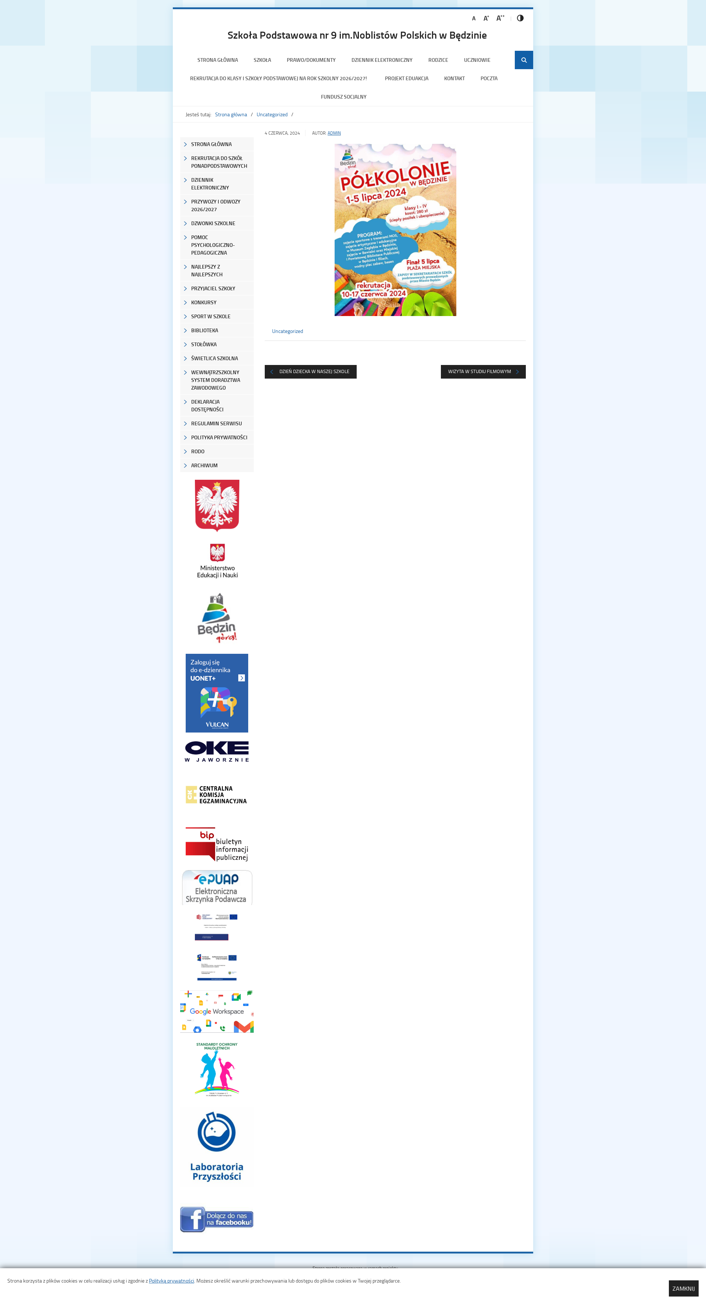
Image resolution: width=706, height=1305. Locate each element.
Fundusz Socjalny (344, 96)
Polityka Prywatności (219, 437)
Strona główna (217, 59)
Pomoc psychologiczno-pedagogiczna (213, 245)
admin (334, 133)
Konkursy (204, 302)
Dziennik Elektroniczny (382, 59)
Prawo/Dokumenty (311, 59)
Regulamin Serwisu (216, 423)
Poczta (489, 78)
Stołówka (204, 344)
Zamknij (684, 1288)
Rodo (197, 451)
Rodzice (438, 59)
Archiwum (204, 465)
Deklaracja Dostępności (207, 405)
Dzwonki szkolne (213, 223)
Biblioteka (204, 330)
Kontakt (454, 78)
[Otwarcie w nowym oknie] (217, 561)
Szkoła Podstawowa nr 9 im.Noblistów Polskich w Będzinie (357, 34)
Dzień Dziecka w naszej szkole (314, 371)
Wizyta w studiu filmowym (479, 371)
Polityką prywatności (171, 1280)
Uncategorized (272, 114)
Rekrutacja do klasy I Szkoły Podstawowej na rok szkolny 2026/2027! (279, 78)
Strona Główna (211, 144)
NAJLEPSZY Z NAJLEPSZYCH (206, 270)
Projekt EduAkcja (406, 78)
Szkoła (262, 59)
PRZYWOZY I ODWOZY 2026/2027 (215, 205)
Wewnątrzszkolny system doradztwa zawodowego (215, 380)
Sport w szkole (211, 316)
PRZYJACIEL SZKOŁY (213, 288)
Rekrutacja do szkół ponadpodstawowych (219, 162)
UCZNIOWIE (477, 59)
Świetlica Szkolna (214, 358)
